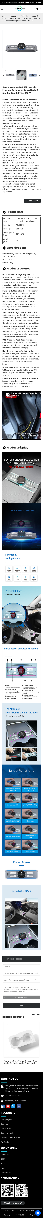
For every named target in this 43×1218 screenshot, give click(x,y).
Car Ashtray (6, 1128)
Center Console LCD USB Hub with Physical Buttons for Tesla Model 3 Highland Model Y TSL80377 (20, 19)
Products (13, 16)
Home (3, 16)
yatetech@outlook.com (15, 1100)
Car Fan (4, 1124)
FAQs (3, 1163)
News (3, 1168)
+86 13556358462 (13, 1096)
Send (21, 1005)
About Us (5, 1154)
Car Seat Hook (7, 1133)
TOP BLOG (20, 1215)
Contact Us (6, 1172)
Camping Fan (6, 1119)
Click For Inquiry (11, 1203)
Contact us (31, 201)
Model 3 (35, 16)
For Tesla (24, 16)
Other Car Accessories (11, 1137)
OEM (3, 1159)
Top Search (34, 1215)
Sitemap (7, 1215)
